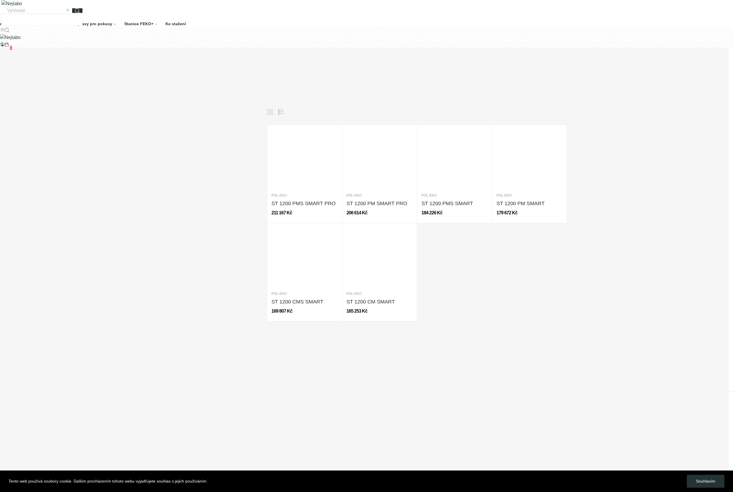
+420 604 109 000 (18, 370)
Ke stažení (10, 416)
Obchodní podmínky (20, 405)
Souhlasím (705, 481)
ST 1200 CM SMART (370, 302)
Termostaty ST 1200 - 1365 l (203, 111)
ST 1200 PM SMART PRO (376, 203)
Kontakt (7, 437)
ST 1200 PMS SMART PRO (303, 203)
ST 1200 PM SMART (520, 203)
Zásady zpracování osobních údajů (35, 395)
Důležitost (528, 112)
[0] (7, 44)
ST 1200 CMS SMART (297, 302)
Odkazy (7, 426)
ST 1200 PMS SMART (447, 203)
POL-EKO (279, 195)
